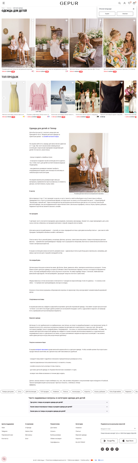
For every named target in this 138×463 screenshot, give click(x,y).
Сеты (19, 391)
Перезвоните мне (7, 435)
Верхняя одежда (81, 435)
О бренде (28, 427)
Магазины (28, 435)
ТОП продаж (44, 391)
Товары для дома (8, 391)
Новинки (56, 391)
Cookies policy (85, 460)
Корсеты (87, 391)
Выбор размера (55, 435)
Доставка (53, 427)
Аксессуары (76, 391)
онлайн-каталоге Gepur (51, 136)
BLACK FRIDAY (80, 442)
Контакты (5, 438)
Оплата (52, 431)
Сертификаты (55, 442)
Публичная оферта (73, 460)
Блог (26, 438)
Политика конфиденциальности (56, 460)
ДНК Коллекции (31, 391)
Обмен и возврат (56, 438)
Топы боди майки (115, 391)
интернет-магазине (41, 349)
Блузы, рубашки (99, 391)
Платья (65, 391)
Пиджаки (128, 391)
